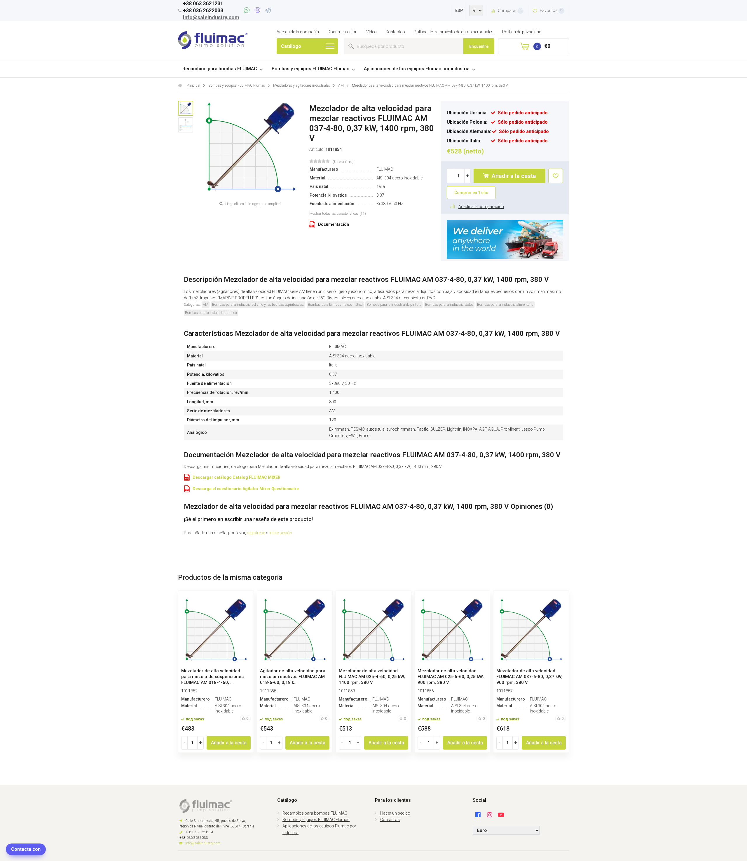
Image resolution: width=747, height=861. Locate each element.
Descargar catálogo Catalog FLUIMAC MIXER (236, 477)
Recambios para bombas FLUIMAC (219, 68)
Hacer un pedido (395, 813)
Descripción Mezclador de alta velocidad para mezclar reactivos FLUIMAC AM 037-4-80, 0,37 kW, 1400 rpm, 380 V (366, 279)
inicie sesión (280, 532)
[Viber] (258, 11)
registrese (256, 532)
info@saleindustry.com (211, 17)
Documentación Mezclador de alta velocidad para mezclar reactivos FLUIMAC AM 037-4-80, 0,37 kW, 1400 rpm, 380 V (372, 455)
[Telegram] (268, 11)
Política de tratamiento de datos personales (453, 31)
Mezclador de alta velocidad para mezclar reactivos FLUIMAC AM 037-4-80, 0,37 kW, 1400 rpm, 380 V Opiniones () (368, 506)
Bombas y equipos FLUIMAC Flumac (310, 68)
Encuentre (478, 46)
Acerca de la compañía (298, 31)
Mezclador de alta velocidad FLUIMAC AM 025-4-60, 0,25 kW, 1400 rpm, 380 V (372, 676)
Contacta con (26, 849)
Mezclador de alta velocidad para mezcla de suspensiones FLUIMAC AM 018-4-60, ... (212, 676)
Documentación (342, 31)
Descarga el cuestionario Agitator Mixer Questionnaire (246, 488)
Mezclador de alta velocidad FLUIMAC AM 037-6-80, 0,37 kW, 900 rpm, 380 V (529, 676)
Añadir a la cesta (513, 175)
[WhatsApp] (248, 11)
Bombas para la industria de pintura (393, 305)
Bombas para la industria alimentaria (505, 305)
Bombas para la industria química (211, 313)
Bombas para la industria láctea (449, 305)
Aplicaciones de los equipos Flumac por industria (417, 68)
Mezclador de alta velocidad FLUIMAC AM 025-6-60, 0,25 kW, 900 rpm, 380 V (451, 676)
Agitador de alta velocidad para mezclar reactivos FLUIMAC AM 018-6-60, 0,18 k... (292, 676)
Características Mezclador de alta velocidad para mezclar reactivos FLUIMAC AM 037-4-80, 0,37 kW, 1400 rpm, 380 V (372, 333)
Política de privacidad (521, 31)
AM (205, 305)
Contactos (395, 31)
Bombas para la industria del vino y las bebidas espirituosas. (258, 305)
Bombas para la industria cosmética (335, 305)
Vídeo (371, 31)
